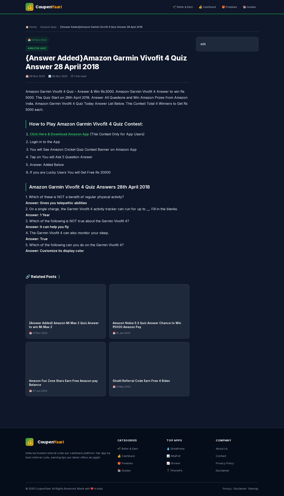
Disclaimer (222, 470)
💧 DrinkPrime (176, 448)
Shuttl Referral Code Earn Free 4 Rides (141, 380)
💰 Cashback (207, 7)
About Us (222, 448)
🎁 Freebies (229, 7)
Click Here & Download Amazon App (59, 134)
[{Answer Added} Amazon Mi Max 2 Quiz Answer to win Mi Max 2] (66, 301)
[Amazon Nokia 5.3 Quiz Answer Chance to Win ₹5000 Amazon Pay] (149, 301)
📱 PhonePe (174, 470)
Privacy (227, 488)
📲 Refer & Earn (183, 7)
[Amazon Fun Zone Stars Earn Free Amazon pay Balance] (66, 358)
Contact (221, 456)
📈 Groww (173, 463)
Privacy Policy (225, 463)
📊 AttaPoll (173, 456)
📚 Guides (249, 7)
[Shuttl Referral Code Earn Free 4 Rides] (149, 358)
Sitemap (253, 488)
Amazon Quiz (48, 26)
